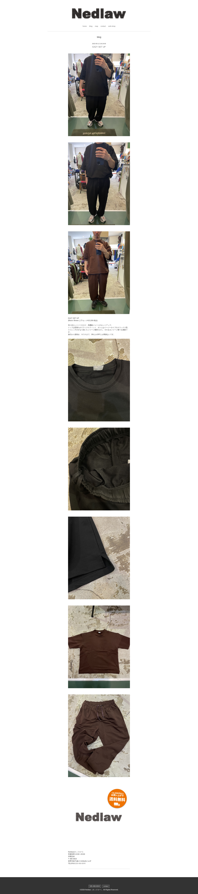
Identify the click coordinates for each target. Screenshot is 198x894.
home (85, 26)
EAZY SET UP (99, 47)
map (96, 26)
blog (90, 26)
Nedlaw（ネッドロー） (93, 890)
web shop (111, 26)
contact (103, 26)
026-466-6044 (80, 863)
